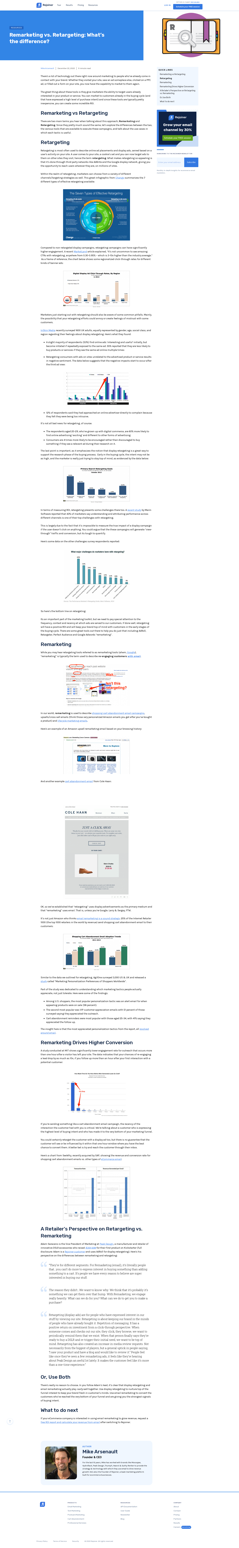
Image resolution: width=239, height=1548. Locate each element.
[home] (45, 5)
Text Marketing (74, 1511)
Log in (167, 5)
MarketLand (80, 251)
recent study (134, 510)
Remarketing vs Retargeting (172, 74)
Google (131, 652)
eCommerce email (111, 1159)
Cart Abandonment (76, 1519)
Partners (177, 1519)
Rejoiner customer (75, 1251)
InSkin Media (48, 330)
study (44, 981)
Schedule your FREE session (188, 7)
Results (69, 5)
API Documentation (129, 1507)
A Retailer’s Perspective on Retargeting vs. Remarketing (177, 92)
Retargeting (166, 78)
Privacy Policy (42, 1541)
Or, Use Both (165, 97)
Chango (119, 177)
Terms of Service (60, 1541)
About (176, 1507)
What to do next (167, 101)
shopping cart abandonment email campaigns (118, 713)
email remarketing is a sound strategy (98, 918)
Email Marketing (74, 1507)
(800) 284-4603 (195, 2)
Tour (59, 5)
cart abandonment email (79, 781)
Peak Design (106, 1243)
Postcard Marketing (76, 1515)
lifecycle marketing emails (72, 720)
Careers (182, 1527)
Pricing (81, 5)
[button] (93, 5)
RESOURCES (16, 28)
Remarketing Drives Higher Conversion (177, 86)
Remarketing (166, 82)
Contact (177, 1511)
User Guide (125, 1511)
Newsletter (125, 1515)
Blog (122, 1519)
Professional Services (77, 1523)
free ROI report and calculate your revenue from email (70, 1422)
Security (75, 1541)
